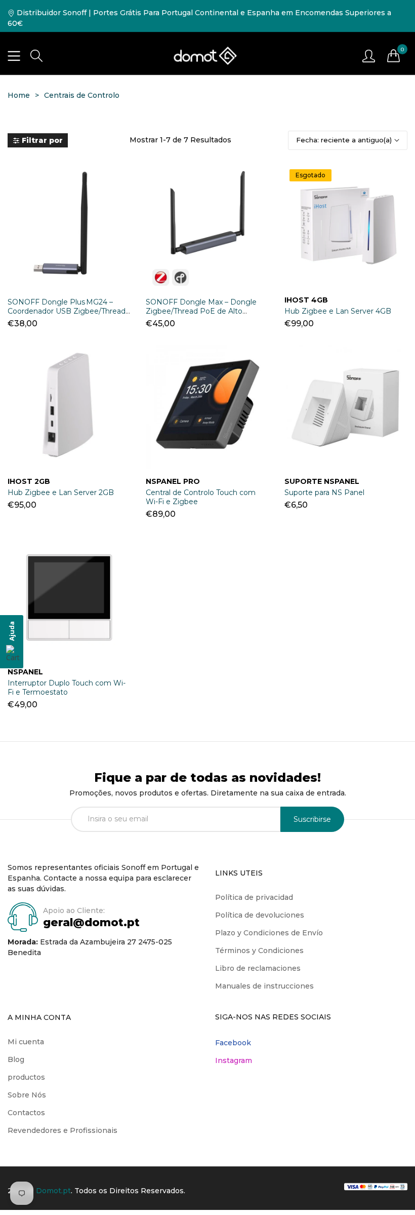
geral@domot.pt (91, 922)
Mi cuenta (26, 1041)
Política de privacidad (254, 897)
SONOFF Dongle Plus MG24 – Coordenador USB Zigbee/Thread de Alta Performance (67, 311)
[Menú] (14, 56)
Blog (16, 1059)
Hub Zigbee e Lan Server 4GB (337, 311)
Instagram (233, 1060)
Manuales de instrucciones (264, 986)
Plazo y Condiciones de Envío (269, 932)
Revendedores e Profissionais (62, 1130)
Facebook (233, 1042)
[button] (36, 56)
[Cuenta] (368, 55)
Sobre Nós (27, 1094)
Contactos (26, 1112)
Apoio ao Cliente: (74, 910)
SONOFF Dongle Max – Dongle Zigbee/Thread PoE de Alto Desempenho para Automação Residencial (201, 315)
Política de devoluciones (259, 915)
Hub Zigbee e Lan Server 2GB (61, 492)
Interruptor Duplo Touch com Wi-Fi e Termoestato (67, 687)
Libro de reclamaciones (258, 968)
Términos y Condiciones (259, 950)
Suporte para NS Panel (324, 492)
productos (26, 1077)
